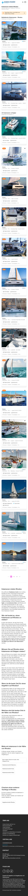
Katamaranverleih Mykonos (9, 765)
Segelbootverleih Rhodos (8, 802)
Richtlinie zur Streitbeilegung (9, 833)
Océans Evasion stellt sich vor (9, 824)
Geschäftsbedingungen (8, 828)
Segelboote (13, 8)
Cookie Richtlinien (6, 827)
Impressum (5, 830)
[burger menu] (22, 2)
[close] (24, 13)
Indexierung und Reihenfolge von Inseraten (12, 832)
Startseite (3, 8)
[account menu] (25, 2)
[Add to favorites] (25, 23)
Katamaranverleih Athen (8, 772)
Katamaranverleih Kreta (8, 768)
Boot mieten (8, 8)
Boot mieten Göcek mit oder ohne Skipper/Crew (10, 760)
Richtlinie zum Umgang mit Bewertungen (11, 835)
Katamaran (18, 8)
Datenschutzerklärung (7, 825)
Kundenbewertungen (7, 842)
